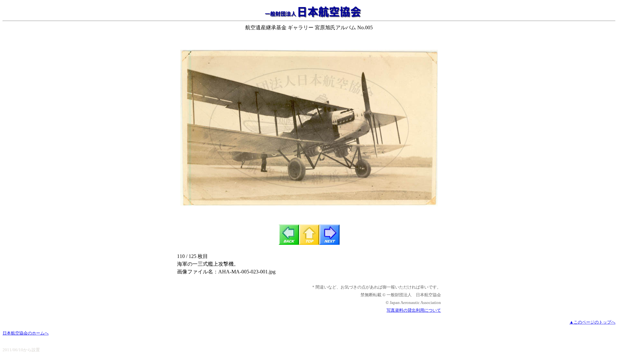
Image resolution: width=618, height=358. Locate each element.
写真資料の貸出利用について (414, 310)
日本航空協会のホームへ (26, 333)
